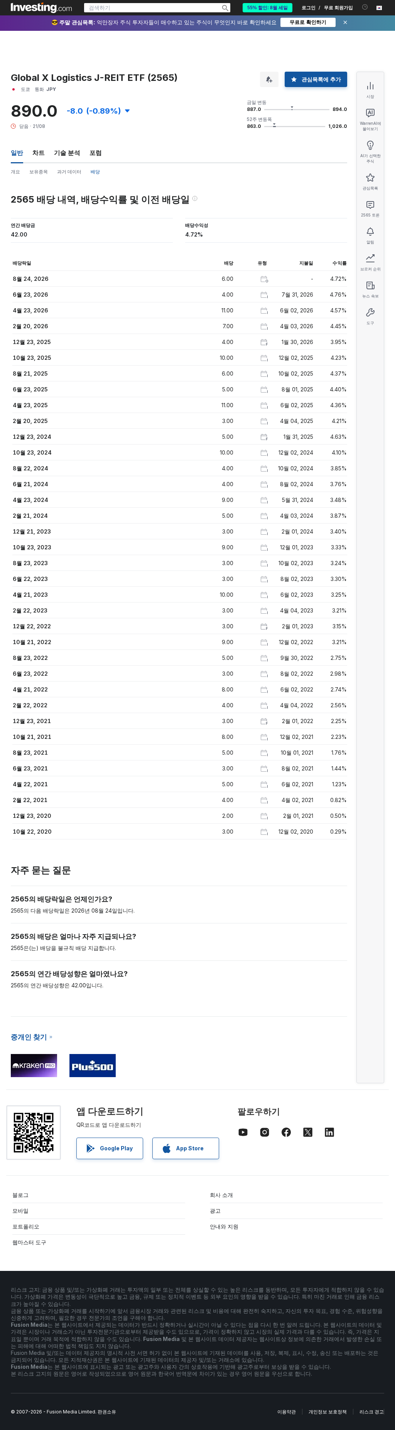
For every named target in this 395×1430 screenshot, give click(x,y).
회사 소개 (221, 1195)
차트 (38, 152)
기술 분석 (67, 152)
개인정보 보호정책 (328, 1412)
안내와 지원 (224, 1226)
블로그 (20, 1195)
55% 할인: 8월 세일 (267, 7)
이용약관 (286, 1412)
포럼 (95, 152)
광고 (215, 1210)
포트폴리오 (25, 1226)
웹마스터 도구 (29, 1242)
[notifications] (365, 7)
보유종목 (38, 172)
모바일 (20, 1210)
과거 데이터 (69, 172)
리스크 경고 (372, 1412)
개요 (15, 172)
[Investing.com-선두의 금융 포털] (41, 7)
